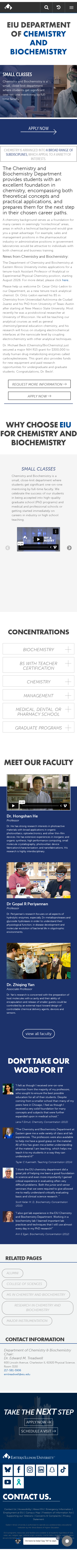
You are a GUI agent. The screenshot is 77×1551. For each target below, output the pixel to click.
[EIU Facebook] (19, 1470)
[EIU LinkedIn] (41, 1470)
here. (65, 280)
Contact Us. (27, 1496)
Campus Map (33, 1512)
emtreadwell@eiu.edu (17, 1374)
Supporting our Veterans (20, 1515)
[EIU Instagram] (30, 1470)
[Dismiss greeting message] (58, 1538)
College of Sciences (24, 1284)
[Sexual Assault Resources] (19, 1482)
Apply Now (38, 396)
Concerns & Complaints (48, 1515)
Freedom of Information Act (57, 1512)
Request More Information (37, 384)
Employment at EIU (13, 1512)
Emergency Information (58, 1509)
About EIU (38, 1509)
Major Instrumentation (27, 1321)
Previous (7, 548)
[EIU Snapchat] (52, 1470)
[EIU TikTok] (63, 1470)
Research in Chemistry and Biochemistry (38, 1307)
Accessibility (24, 1509)
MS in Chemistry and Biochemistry (36, 1295)
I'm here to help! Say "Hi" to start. (41, 1541)
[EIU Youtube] (8, 1482)
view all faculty (39, 1033)
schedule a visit (36, 1431)
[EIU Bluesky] (8, 1470)
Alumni (12, 1273)
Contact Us (10, 1509)
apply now (36, 1422)
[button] (67, 1541)
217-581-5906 (12, 1370)
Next (69, 548)
